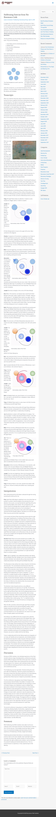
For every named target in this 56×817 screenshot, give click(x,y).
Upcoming (43, 185)
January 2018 (44, 133)
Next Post (36, 753)
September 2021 (45, 103)
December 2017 (44, 135)
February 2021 (44, 105)
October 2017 (44, 140)
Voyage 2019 (44, 188)
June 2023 (43, 84)
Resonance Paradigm (46, 176)
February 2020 (44, 109)
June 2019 (43, 126)
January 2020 (44, 112)
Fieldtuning (16, 19)
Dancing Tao (44, 153)
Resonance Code (45, 171)
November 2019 (44, 114)
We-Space (43, 190)
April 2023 (43, 89)
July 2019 (43, 123)
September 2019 (45, 119)
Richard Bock (44, 66)
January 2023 (44, 96)
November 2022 (44, 98)
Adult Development (45, 151)
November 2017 (44, 137)
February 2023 (44, 93)
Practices (43, 169)
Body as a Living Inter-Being (47, 38)
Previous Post (5, 753)
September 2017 (45, 142)
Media (42, 164)
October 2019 (44, 116)
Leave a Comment (8, 19)
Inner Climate (44, 157)
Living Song (43, 162)
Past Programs (44, 167)
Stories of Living (45, 178)
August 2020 (44, 107)
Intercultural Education (46, 160)
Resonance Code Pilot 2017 (47, 174)
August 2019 (44, 121)
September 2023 (45, 82)
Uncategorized (44, 183)
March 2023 (44, 91)
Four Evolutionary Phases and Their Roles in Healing (47, 49)
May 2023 (43, 86)
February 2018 (44, 130)
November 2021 (44, 100)
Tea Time (43, 181)
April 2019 (43, 128)
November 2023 (45, 77)
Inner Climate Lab (45, 199)
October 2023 (44, 79)
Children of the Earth (46, 60)
